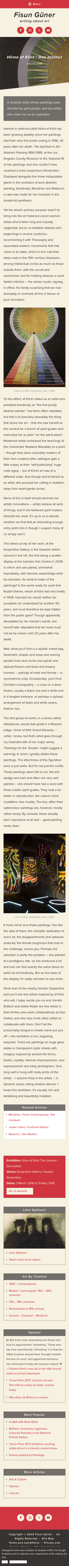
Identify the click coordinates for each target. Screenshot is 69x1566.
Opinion (14, 1486)
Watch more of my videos (24, 1259)
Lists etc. (14, 1493)
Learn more (18, 1561)
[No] (64, 1556)
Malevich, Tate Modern (23, 1134)
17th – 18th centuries (21, 1302)
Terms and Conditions (24, 1542)
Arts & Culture (17, 1479)
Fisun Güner (34, 15)
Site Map (48, 1538)
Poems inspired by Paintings (26, 1455)
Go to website (18, 1191)
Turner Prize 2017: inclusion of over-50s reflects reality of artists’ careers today (31, 1385)
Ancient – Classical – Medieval (28, 1315)
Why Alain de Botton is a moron (28, 1397)
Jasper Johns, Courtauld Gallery (28, 1127)
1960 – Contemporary (22, 1284)
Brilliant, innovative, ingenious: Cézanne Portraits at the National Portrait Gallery (30, 1433)
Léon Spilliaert (18, 1253)
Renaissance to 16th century (26, 1309)
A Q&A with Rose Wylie (23, 1422)
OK (5, 1561)
